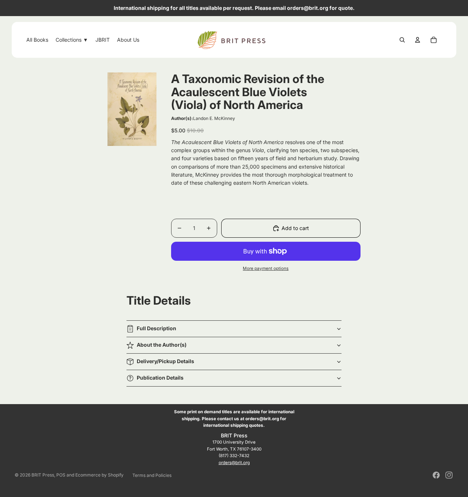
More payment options (265, 268)
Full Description (156, 328)
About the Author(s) (161, 345)
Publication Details (160, 377)
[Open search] (402, 40)
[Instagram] (449, 475)
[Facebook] (436, 475)
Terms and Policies (151, 475)
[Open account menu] (418, 40)
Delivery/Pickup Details (165, 361)
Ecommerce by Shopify (99, 475)
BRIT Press (42, 475)
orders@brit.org (234, 462)
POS (60, 475)
